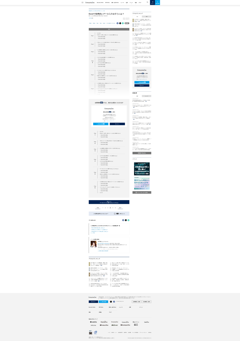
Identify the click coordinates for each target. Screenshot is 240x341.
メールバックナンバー (109, 121)
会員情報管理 (120, 332)
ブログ (140, 2)
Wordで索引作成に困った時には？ (98, 227)
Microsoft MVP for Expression (103, 243)
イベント (131, 2)
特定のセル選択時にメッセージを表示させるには (107, 75)
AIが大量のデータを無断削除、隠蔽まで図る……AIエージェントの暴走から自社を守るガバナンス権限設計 (99, 264)
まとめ (101, 192)
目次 (109, 29)
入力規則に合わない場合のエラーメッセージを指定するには (109, 83)
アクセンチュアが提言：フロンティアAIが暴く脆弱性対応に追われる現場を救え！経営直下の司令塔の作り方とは (99, 274)
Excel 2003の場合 (101, 36)
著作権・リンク (114, 332)
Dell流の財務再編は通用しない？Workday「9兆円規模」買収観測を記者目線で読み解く (141, 101)
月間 (146, 16)
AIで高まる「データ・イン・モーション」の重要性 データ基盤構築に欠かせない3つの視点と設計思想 (120, 269)
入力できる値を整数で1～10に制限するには (106, 57)
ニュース (122, 2)
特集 (136, 2)
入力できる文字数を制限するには (103, 62)
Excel (104, 23)
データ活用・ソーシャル (111, 23)
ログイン (118, 123)
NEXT (120, 207)
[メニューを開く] (82, 2)
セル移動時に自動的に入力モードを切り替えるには (107, 49)
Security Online (100, 2)
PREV (98, 207)
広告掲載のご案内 (146, 301)
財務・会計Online (115, 2)
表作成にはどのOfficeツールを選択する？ (100, 229)
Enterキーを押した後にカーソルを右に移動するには (107, 34)
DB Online (107, 2)
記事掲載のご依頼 (136, 301)
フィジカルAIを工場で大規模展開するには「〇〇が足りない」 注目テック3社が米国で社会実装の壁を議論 (120, 285)
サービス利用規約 (135, 332)
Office (90, 23)
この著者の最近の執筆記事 (103, 250)
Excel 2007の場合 (101, 38)
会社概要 (129, 332)
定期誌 (100, 312)
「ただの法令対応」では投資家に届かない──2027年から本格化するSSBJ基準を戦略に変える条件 (120, 274)
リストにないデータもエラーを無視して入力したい (110, 187)
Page (92, 35)
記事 (127, 2)
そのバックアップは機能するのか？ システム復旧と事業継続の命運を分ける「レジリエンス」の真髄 (99, 280)
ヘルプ (109, 332)
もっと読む (93, 232)
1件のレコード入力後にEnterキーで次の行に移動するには (108, 42)
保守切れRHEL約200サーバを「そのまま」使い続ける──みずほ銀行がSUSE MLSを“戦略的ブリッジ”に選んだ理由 (99, 285)
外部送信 (149, 332)
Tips (97, 23)
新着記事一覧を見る (142, 153)
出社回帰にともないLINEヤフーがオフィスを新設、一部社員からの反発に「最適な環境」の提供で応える (120, 280)
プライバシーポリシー (143, 332)
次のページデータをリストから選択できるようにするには (109, 202)
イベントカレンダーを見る (142, 192)
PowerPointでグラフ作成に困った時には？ (100, 231)
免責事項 (125, 332)
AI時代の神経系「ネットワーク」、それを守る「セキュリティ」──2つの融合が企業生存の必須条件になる (99, 269)
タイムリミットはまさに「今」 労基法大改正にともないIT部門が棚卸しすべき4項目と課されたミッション (141, 105)
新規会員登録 (101, 123)
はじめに (99, 33)
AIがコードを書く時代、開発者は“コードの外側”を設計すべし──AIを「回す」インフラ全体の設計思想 (120, 264)
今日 (137, 16)
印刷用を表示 (93, 220)
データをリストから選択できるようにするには (106, 70)
